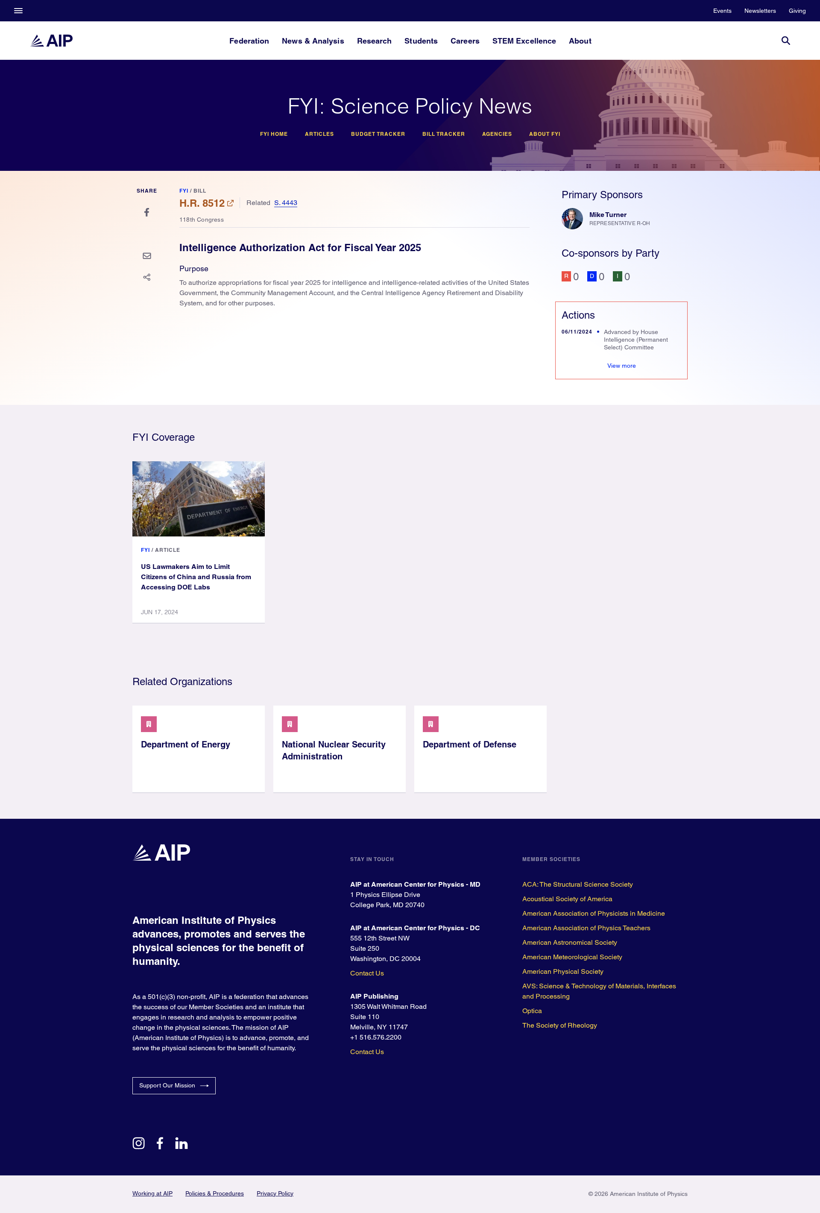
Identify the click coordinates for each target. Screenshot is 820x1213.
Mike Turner (608, 215)
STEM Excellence (524, 40)
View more (621, 365)
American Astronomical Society (569, 942)
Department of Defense (469, 744)
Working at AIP (152, 1193)
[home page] (51, 41)
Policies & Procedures (214, 1193)
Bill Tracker (443, 134)
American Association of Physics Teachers (586, 928)
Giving (797, 10)
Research (374, 40)
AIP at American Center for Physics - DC (415, 928)
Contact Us (367, 973)
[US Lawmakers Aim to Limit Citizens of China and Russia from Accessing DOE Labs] (198, 498)
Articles (319, 134)
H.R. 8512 (202, 203)
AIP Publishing (374, 996)
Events (722, 10)
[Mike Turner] (572, 218)
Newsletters (760, 10)
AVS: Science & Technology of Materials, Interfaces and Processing (599, 991)
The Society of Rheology (559, 1025)
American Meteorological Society (572, 957)
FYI (183, 191)
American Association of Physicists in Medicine (593, 913)
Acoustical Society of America (567, 899)
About (580, 40)
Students (421, 40)
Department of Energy (185, 744)
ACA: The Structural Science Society (577, 884)
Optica (532, 1011)
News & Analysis (313, 40)
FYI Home (274, 134)
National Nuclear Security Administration (334, 750)
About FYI (544, 134)
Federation (249, 40)
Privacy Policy (275, 1193)
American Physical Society (562, 971)
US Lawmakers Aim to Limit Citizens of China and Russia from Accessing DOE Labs (196, 577)
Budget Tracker (378, 134)
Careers (465, 40)
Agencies (497, 134)
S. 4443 (285, 203)
